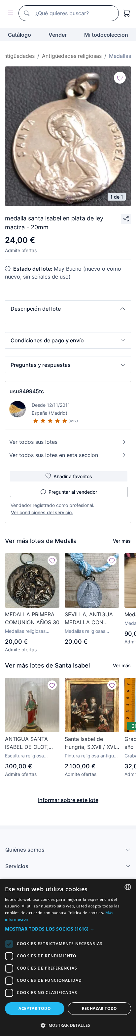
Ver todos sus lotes (33, 442)
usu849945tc (27, 391)
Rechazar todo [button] (99, 1008)
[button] (68, 309)
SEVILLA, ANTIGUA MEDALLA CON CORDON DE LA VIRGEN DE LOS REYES (89, 618)
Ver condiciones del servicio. (42, 512)
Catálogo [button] (19, 34)
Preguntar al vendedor (73, 492)
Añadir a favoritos (72, 476)
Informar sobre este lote (68, 800)
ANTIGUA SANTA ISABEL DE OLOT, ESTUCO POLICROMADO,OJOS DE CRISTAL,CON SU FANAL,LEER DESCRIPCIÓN (32, 743)
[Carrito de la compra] (127, 13)
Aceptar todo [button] (34, 1008)
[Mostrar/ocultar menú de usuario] (9, 13)
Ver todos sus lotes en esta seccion (53, 455)
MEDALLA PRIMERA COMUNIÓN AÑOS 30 (32, 618)
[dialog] (68, 957)
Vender (58, 34)
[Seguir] (120, 78)
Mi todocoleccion (106, 34)
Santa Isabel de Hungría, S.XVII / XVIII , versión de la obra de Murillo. (91, 743)
